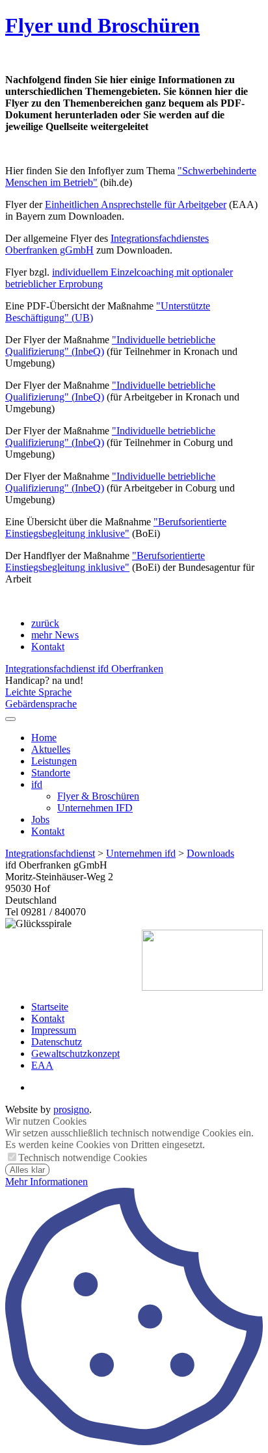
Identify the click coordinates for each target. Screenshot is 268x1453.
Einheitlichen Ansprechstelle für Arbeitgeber (135, 204)
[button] (10, 719)
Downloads (210, 853)
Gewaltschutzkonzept (75, 1053)
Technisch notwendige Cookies (82, 1157)
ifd (36, 784)
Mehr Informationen (46, 1181)
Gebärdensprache (41, 703)
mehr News (55, 634)
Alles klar (27, 1170)
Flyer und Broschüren (102, 25)
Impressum (53, 1030)
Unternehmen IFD (95, 807)
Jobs (40, 819)
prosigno (71, 1109)
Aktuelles (50, 749)
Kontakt (47, 646)
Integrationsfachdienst (50, 853)
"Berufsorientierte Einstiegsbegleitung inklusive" (115, 527)
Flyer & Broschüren (98, 796)
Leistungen (54, 760)
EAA (42, 1065)
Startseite (49, 1006)
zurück (45, 623)
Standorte (50, 772)
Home (44, 737)
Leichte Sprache (38, 692)
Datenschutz (56, 1041)
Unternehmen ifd (141, 853)
